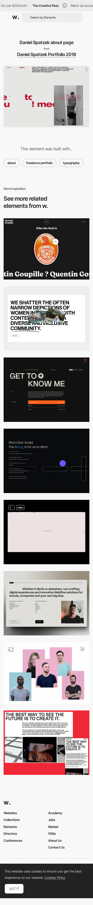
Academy (55, 813)
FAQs (52, 833)
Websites (10, 813)
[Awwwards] (15, 17)
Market (53, 827)
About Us (55, 840)
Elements (10, 827)
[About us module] (46, 318)
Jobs (51, 820)
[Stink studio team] (46, 673)
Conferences (13, 840)
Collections (12, 820)
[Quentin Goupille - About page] (46, 249)
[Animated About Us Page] (46, 461)
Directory (10, 833)
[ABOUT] (46, 742)
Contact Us (56, 847)
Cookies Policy (54, 877)
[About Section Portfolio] (46, 603)
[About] (46, 389)
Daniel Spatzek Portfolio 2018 (46, 54)
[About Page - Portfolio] (46, 532)
